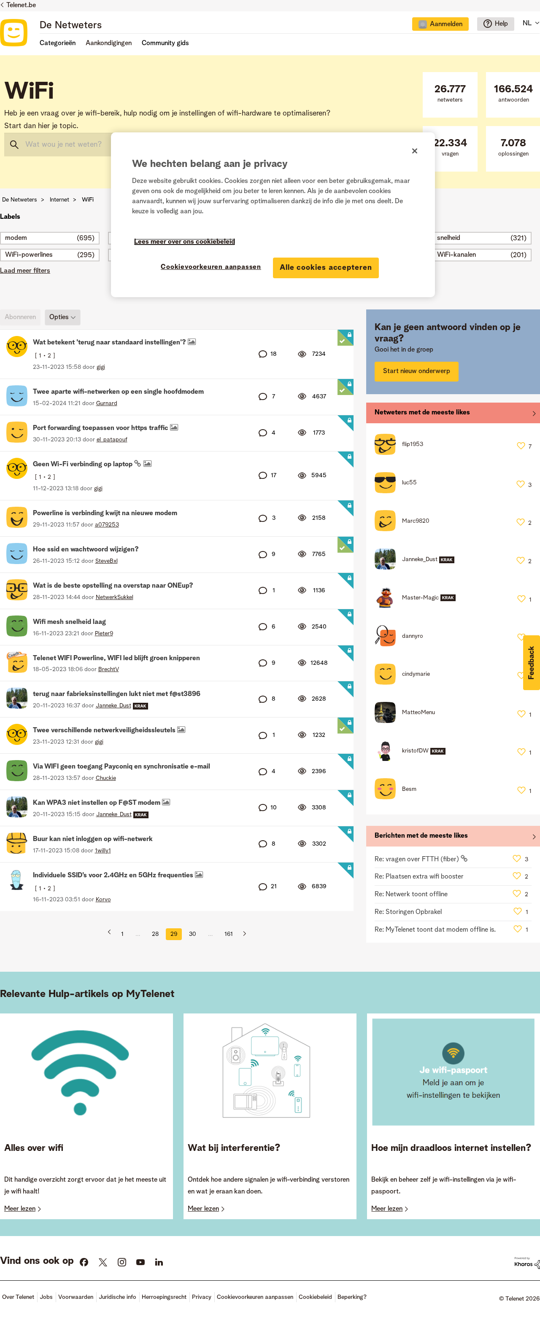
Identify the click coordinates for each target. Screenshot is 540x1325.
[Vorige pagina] (112, 934)
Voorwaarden (75, 1297)
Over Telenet (18, 1297)
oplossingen (513, 148)
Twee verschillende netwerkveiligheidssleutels (105, 730)
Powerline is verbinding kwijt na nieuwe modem (105, 513)
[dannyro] (402, 644)
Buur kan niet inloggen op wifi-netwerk (93, 839)
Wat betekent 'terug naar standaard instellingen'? (110, 342)
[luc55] (399, 491)
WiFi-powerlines (29, 255)
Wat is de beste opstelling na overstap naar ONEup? (113, 586)
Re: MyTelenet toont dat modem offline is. (435, 930)
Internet (59, 200)
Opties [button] (59, 317)
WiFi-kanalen (456, 255)
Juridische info (117, 1297)
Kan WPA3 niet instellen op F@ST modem (97, 803)
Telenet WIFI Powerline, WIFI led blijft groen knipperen (116, 658)
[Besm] (399, 797)
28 (155, 934)
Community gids (165, 43)
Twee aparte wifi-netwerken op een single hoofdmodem (118, 392)
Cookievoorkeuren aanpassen (211, 267)
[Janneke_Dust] (418, 567)
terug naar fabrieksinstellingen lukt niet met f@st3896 (116, 694)
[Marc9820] (405, 529)
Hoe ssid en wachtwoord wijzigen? (86, 549)
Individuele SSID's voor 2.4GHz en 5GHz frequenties (114, 875)
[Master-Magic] (418, 606)
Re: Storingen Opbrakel (408, 912)
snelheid (448, 238)
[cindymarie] (405, 682)
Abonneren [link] (20, 317)
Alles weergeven (453, 414)
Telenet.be (21, 5)
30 (192, 934)
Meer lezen (19, 1209)
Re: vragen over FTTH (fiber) (418, 859)
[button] (531, 662)
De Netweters (71, 26)
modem (16, 238)
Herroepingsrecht (164, 1297)
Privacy (201, 1297)
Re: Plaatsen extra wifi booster (419, 876)
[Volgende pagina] (241, 934)
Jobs (46, 1297)
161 (228, 934)
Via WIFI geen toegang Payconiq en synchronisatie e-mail (121, 766)
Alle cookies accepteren (326, 267)
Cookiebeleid (315, 1297)
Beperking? (352, 1297)
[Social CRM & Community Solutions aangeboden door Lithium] (527, 1263)
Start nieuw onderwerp (416, 371)
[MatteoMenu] (408, 721)
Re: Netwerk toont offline (411, 894)
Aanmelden (446, 24)
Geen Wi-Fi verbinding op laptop (83, 464)
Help (501, 24)
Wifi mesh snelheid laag (69, 622)
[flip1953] (402, 453)
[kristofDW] (413, 759)
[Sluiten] (414, 151)
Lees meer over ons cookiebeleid (184, 242)
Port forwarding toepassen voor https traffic (101, 428)
